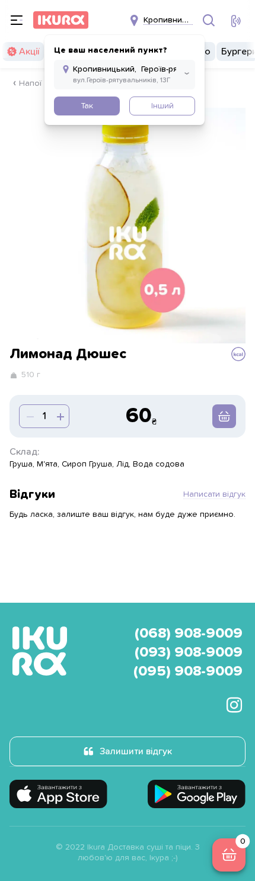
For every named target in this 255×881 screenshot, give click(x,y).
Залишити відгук (136, 751)
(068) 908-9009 (189, 633)
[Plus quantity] (29, 416)
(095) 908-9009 (188, 671)
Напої (30, 83)
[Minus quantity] (59, 416)
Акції (29, 51)
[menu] (16, 20)
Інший (162, 106)
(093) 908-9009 (189, 652)
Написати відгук (214, 494)
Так (87, 106)
